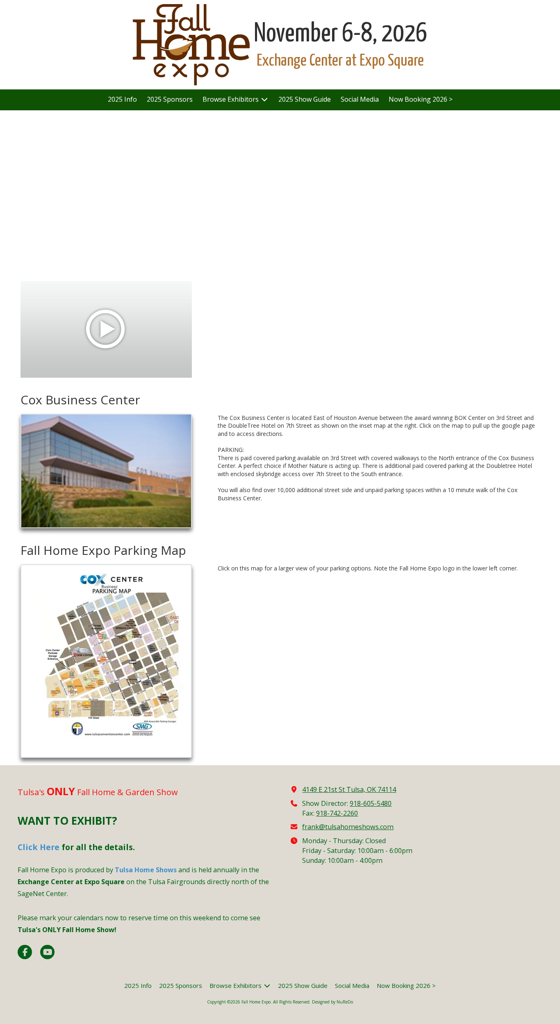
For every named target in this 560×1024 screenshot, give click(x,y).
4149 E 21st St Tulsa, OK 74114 (349, 789)
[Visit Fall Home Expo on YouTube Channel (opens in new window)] (47, 952)
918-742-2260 (337, 813)
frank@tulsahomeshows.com (348, 826)
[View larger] (106, 471)
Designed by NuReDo (332, 1002)
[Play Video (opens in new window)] (106, 329)
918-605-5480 (371, 803)
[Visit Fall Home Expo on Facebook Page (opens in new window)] (25, 952)
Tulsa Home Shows (146, 869)
